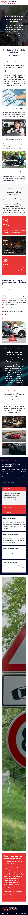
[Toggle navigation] (25, 2)
